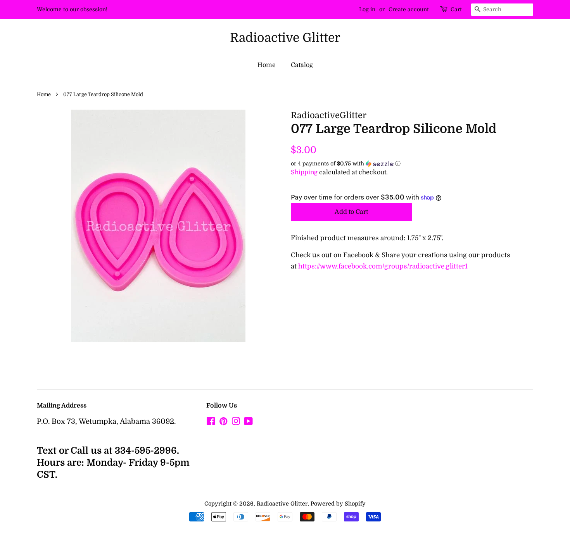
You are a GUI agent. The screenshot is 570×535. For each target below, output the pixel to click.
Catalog (302, 65)
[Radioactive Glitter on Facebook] (210, 423)
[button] (412, 163)
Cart (456, 9)
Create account (409, 9)
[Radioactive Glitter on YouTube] (248, 423)
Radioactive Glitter (285, 38)
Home (266, 65)
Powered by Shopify (338, 504)
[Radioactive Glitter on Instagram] (235, 423)
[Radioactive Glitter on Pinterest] (223, 423)
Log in (367, 9)
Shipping (304, 172)
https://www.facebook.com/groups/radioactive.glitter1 (383, 266)
